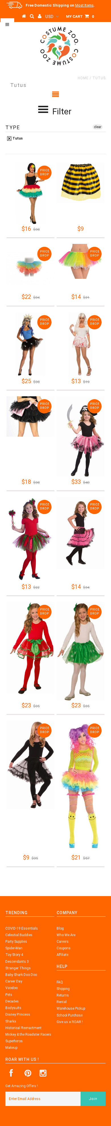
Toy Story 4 (14, 955)
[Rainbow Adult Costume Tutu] (30, 193)
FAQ (60, 982)
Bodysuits (13, 1008)
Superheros (14, 1041)
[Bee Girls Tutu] (80, 183)
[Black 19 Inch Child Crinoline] (30, 765)
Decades (12, 1001)
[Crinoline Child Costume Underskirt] (80, 533)
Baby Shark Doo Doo (21, 975)
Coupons (64, 948)
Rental (62, 1002)
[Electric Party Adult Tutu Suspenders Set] (80, 787)
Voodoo (11, 988)
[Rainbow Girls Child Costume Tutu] (30, 268)
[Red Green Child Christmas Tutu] (30, 539)
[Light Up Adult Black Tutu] (30, 344)
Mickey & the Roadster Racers (28, 1035)
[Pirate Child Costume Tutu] (80, 436)
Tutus (17, 138)
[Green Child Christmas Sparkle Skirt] (80, 651)
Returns (63, 995)
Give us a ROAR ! (70, 1022)
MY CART (80, 16)
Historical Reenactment (23, 1028)
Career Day (13, 981)
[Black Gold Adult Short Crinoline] (30, 416)
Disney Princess (17, 1014)
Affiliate (62, 955)
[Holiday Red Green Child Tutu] (30, 648)
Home (83, 78)
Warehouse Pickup (71, 1008)
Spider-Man (13, 948)
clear (97, 127)
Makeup (11, 1048)
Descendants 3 (17, 962)
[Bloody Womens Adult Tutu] (80, 344)
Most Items (84, 5)
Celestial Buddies (18, 935)
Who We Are (66, 935)
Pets (8, 995)
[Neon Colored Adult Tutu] (80, 261)
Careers (63, 942)
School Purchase (70, 1015)
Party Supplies (16, 942)
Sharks (10, 1021)
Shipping (63, 989)
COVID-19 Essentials (21, 928)
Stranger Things (18, 968)
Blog (60, 928)
